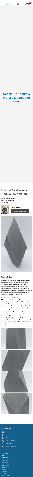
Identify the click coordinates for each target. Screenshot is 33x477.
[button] (18, 4)
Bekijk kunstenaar (20, 211)
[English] (30, 2)
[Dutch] (27, 2)
